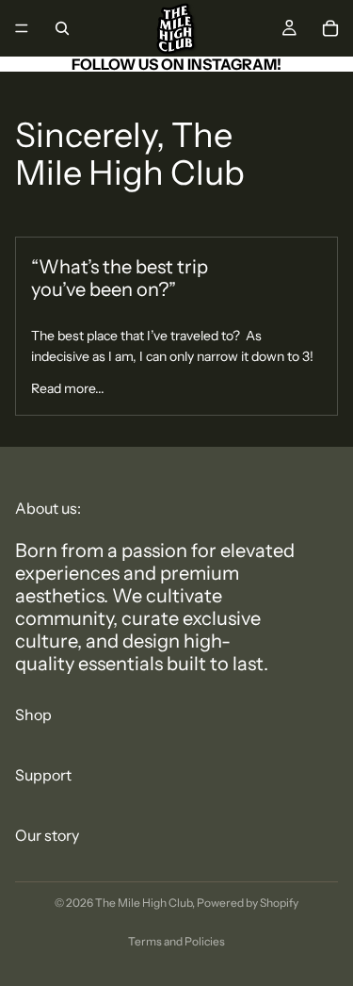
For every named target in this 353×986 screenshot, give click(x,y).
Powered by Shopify (247, 903)
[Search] (62, 28)
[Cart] (330, 28)
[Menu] (21, 28)
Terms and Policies (176, 941)
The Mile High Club (143, 903)
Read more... (67, 388)
